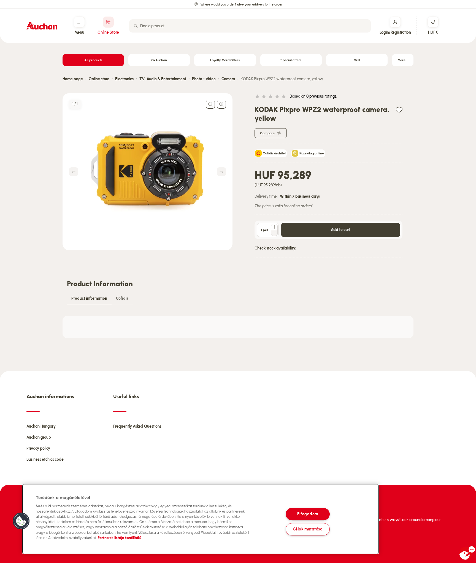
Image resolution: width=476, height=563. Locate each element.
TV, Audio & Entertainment (162, 79)
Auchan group (38, 437)
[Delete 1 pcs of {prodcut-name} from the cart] (274, 233)
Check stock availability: (275, 248)
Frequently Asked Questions (137, 426)
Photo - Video (204, 79)
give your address (250, 4)
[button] (21, 521)
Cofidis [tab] (122, 298)
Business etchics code (45, 459)
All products (93, 60)
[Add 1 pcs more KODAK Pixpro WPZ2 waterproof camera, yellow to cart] (274, 227)
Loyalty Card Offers (225, 60)
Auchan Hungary (41, 426)
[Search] (135, 26)
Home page (73, 79)
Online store (99, 79)
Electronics (124, 79)
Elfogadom (307, 514)
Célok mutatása (308, 529)
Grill (357, 60)
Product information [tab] (89, 298)
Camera (228, 79)
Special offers (290, 60)
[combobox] (250, 26)
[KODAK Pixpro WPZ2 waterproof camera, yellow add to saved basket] (399, 109)
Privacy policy (38, 448)
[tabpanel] (238, 327)
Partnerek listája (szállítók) (119, 538)
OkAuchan (159, 60)
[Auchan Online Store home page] (41, 26)
